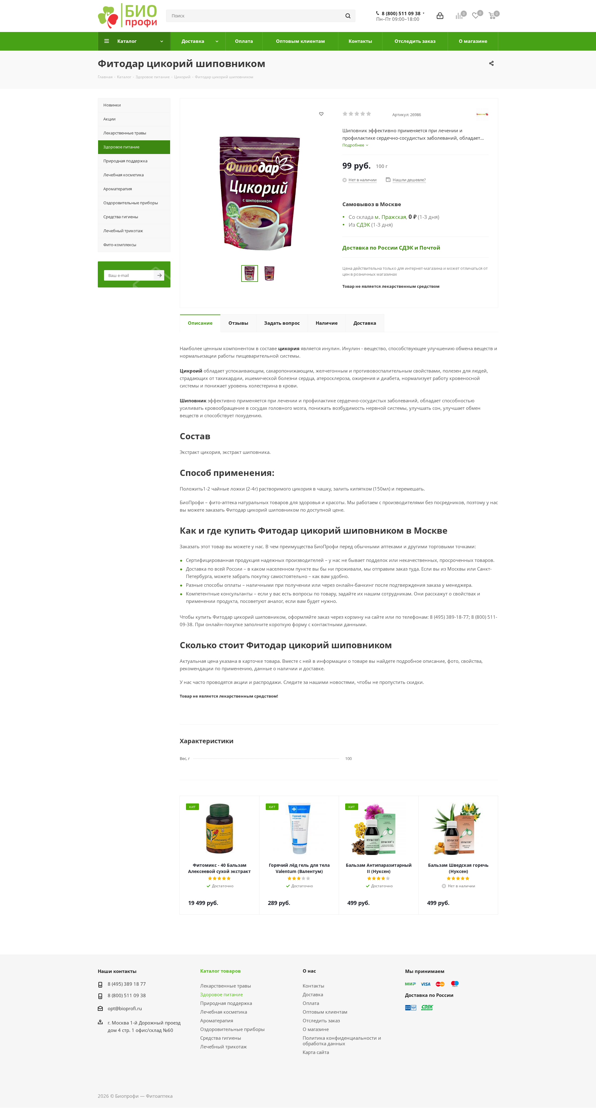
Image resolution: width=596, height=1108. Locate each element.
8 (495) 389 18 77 (127, 984)
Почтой (429, 247)
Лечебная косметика (223, 1012)
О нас (309, 971)
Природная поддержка (226, 1003)
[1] (345, 113)
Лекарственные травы (225, 986)
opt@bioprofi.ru (125, 1008)
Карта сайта (316, 1052)
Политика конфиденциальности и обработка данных (342, 1041)
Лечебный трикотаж (223, 1046)
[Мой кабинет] (440, 16)
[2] (351, 113)
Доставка (313, 994)
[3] (357, 113)
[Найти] (348, 16)
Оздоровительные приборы (232, 1029)
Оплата (311, 1003)
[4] (363, 113)
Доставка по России (370, 247)
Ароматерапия (216, 1020)
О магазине (316, 1029)
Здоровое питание (221, 994)
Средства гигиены (220, 1038)
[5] (369, 113)
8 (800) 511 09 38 (401, 13)
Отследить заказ (321, 1020)
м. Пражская (390, 216)
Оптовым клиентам (325, 1012)
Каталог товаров (220, 971)
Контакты (313, 986)
